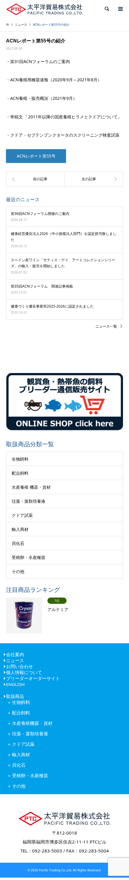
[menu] (120, 9)
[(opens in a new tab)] (93, 179)
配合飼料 (20, 473)
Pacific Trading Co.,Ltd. (55, 870)
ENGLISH (15, 684)
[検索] (107, 9)
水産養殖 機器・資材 (31, 487)
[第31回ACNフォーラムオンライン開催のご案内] (35, 179)
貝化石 (18, 543)
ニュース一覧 (106, 326)
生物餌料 (20, 459)
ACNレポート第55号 (36, 156)
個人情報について (24, 672)
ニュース (15, 660)
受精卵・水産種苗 (28, 557)
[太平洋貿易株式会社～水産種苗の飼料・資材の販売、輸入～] (44, 8)
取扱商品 (15, 696)
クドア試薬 (22, 515)
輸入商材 (20, 529)
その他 (18, 571)
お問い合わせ (19, 666)
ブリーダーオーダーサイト (33, 678)
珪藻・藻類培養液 (28, 501)
